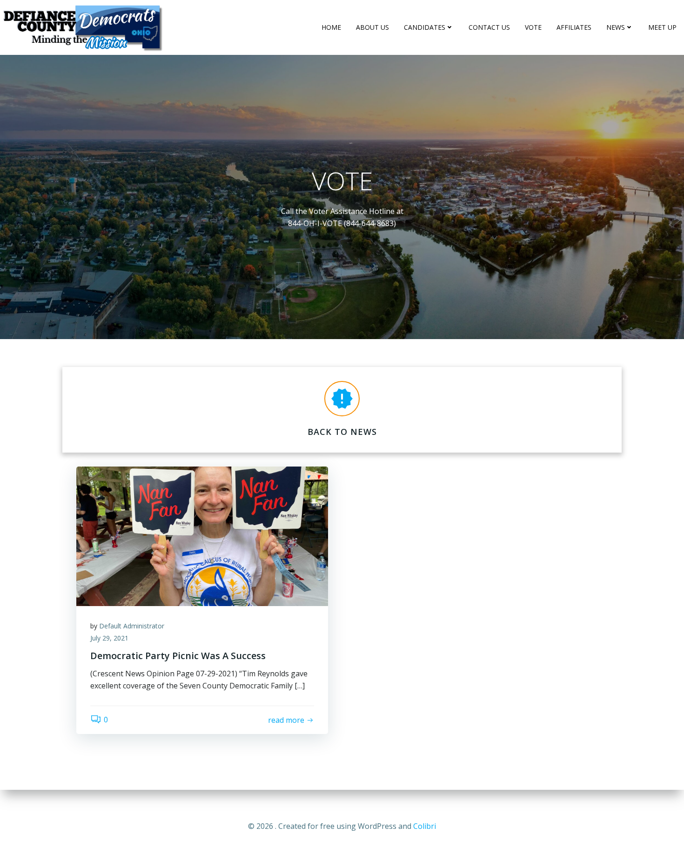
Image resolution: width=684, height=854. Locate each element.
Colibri (424, 826)
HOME (331, 27)
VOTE (533, 27)
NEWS (615, 27)
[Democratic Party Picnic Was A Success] (202, 535)
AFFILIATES (574, 27)
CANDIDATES (424, 27)
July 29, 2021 (109, 638)
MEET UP (662, 27)
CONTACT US (489, 27)
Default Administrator (131, 625)
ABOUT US (372, 27)
